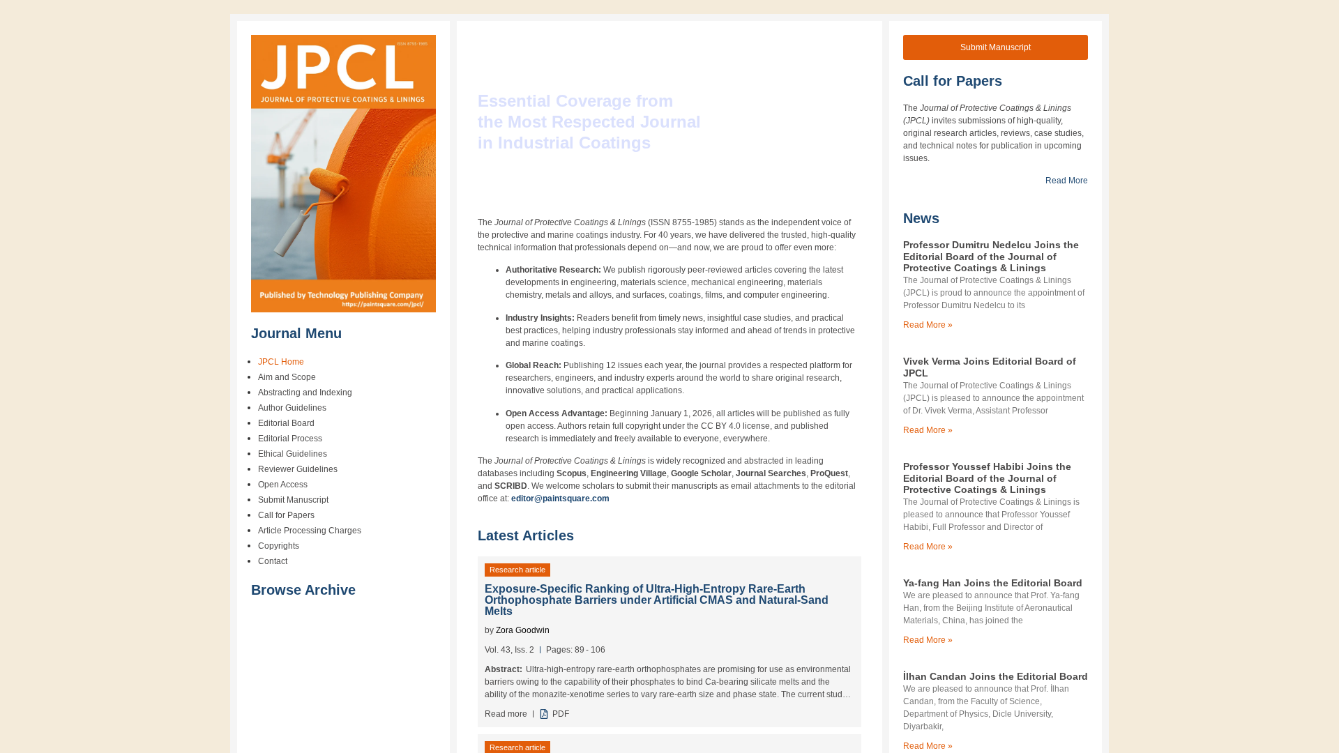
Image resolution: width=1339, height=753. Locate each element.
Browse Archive (303, 590)
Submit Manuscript (293, 500)
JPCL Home (281, 362)
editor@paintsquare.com (560, 498)
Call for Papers (286, 515)
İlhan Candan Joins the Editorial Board (995, 676)
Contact (272, 561)
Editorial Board (286, 423)
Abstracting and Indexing (305, 392)
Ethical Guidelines (292, 454)
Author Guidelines (292, 408)
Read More (1066, 180)
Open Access (283, 484)
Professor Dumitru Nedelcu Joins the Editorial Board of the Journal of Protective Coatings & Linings (991, 256)
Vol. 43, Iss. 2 (509, 650)
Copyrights (278, 546)
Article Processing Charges (309, 530)
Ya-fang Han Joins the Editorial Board (992, 582)
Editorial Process (290, 438)
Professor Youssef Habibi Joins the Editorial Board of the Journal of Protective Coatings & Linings (987, 478)
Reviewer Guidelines (298, 469)
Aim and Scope (287, 377)
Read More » (928, 325)
